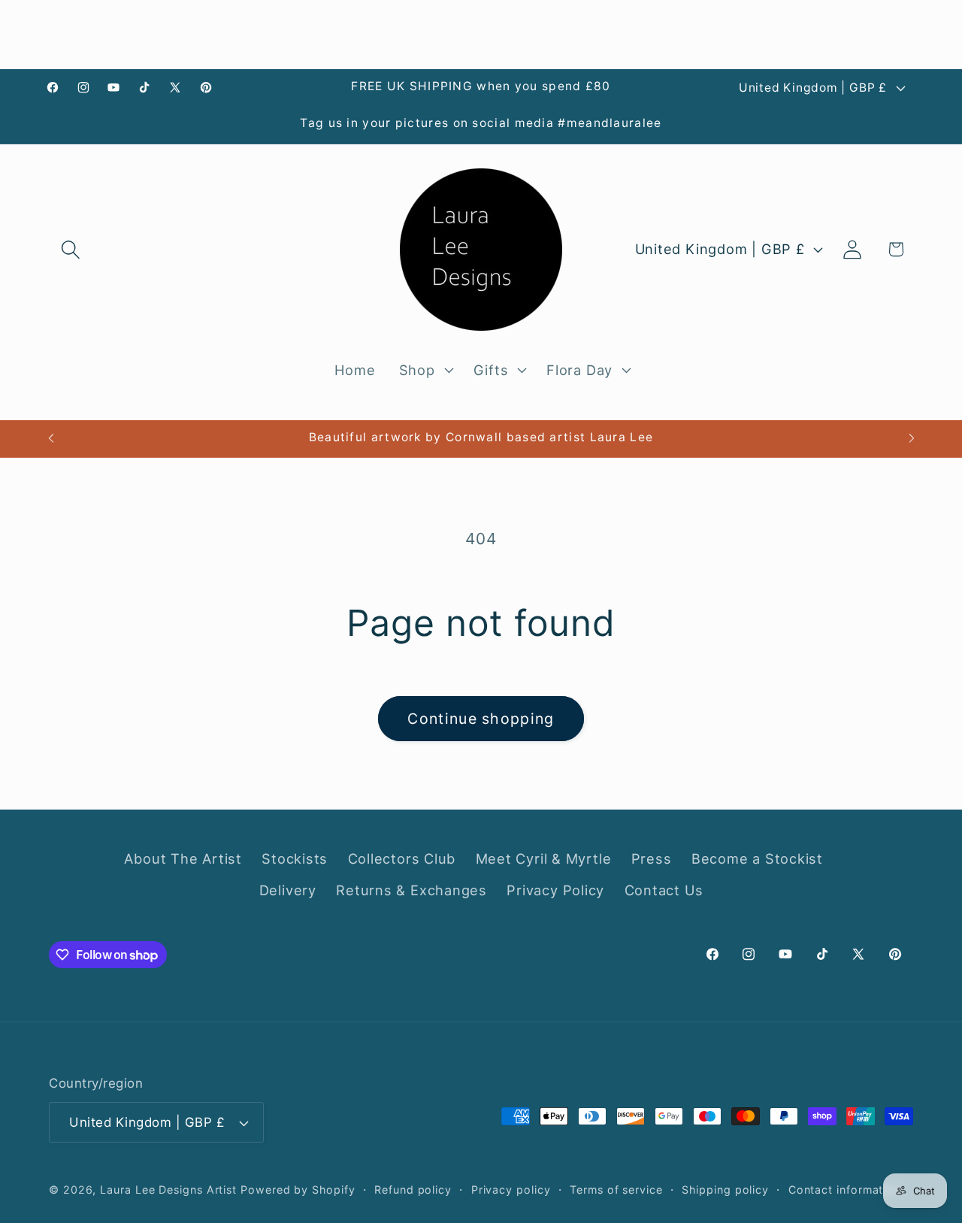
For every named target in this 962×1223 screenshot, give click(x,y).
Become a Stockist (757, 858)
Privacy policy (511, 1189)
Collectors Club (402, 858)
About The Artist (182, 858)
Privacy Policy (555, 890)
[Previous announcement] (51, 438)
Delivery (287, 890)
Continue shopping (480, 719)
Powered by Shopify (297, 1189)
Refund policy (413, 1189)
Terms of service (616, 1189)
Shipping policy (725, 1189)
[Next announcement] (911, 438)
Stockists (295, 858)
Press (651, 858)
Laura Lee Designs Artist (168, 1189)
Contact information (844, 1189)
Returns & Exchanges (411, 890)
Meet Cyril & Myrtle (544, 858)
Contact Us (664, 890)
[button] (70, 249)
